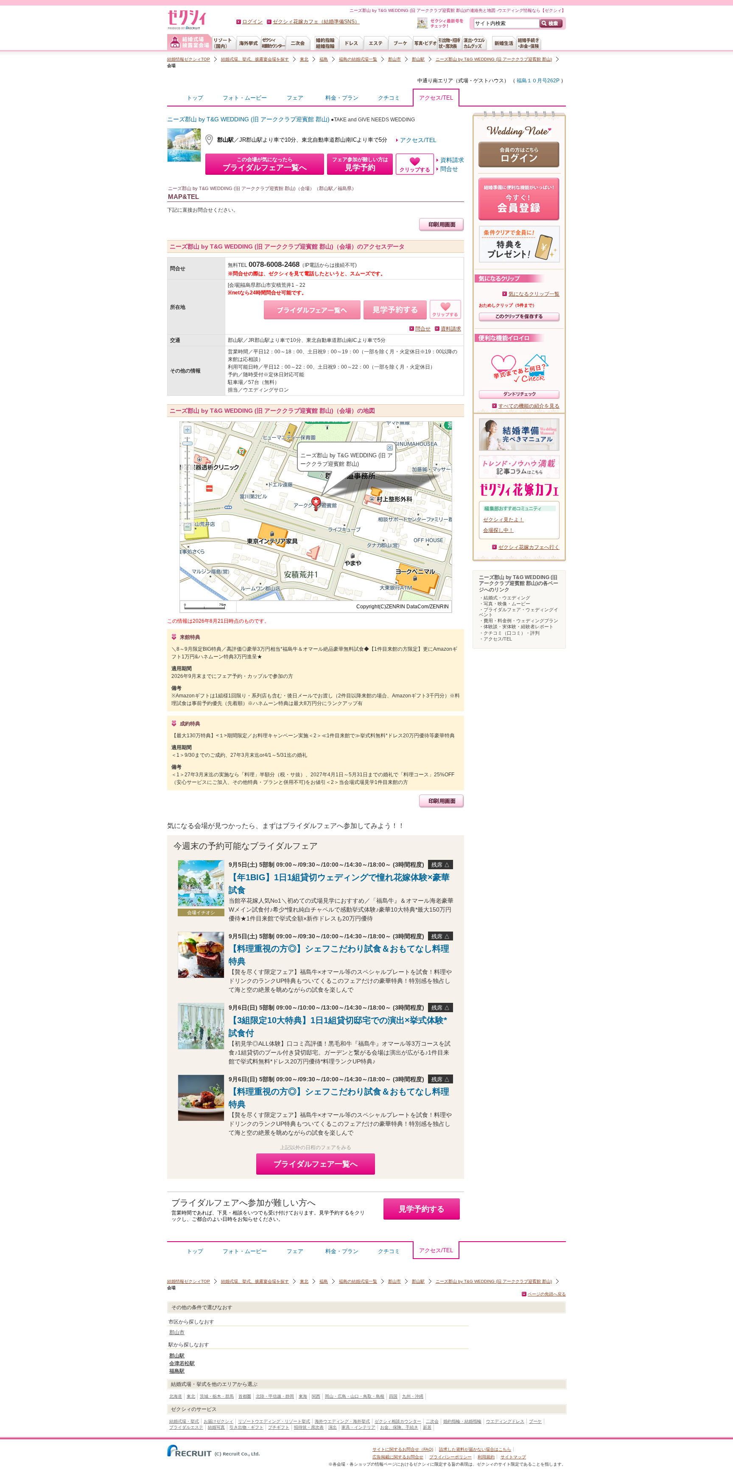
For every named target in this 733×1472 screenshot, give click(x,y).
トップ (195, 98)
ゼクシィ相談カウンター (398, 1421)
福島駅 (177, 1371)
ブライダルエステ (186, 1427)
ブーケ (535, 1421)
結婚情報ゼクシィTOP (188, 59)
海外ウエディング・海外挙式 (342, 1421)
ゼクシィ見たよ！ (503, 520)
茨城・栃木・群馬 (217, 1396)
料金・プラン (341, 98)
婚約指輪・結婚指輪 (462, 1421)
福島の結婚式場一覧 (358, 59)
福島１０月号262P (537, 81)
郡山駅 (418, 59)
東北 (304, 59)
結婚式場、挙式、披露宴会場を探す (255, 59)
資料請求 (452, 160)
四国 (393, 1396)
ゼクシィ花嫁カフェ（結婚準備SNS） (316, 22)
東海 (303, 1396)
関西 (316, 1396)
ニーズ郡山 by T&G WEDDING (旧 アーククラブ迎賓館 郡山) (494, 59)
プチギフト (278, 1427)
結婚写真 (216, 1427)
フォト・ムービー (245, 98)
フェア (295, 98)
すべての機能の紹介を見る (529, 406)
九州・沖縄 (412, 1396)
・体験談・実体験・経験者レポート (516, 626)
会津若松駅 (182, 1363)
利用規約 (486, 1457)
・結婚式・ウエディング (504, 597)
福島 (323, 59)
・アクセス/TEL (495, 638)
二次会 (432, 1421)
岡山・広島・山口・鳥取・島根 (354, 1396)
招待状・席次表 (309, 1427)
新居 (427, 1427)
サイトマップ (513, 1457)
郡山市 (394, 59)
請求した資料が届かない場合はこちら (475, 1449)
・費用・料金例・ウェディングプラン (518, 620)
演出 (332, 1427)
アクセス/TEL (436, 98)
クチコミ (389, 98)
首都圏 (244, 1396)
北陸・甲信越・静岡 (275, 1396)
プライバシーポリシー (450, 1457)
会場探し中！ (498, 530)
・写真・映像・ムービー (504, 603)
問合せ (449, 168)
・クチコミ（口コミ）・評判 (509, 632)
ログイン (252, 22)
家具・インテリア (358, 1427)
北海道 (175, 1396)
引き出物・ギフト (246, 1427)
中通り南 (427, 81)
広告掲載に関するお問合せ (397, 1457)
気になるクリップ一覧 (534, 294)
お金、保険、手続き (399, 1427)
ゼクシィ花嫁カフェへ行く (529, 547)
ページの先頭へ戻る (547, 1294)
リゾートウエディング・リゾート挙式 (274, 1421)
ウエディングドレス (505, 1421)
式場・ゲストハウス (481, 81)
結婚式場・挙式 (184, 1421)
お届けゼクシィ (218, 1421)
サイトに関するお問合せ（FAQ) (402, 1449)
